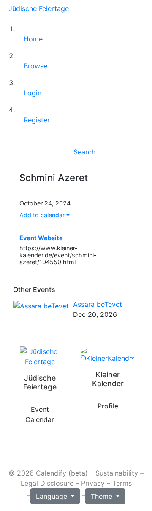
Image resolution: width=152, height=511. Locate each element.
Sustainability (116, 473)
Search (84, 152)
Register (37, 120)
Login (32, 93)
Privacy (93, 483)
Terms (122, 483)
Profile (108, 406)
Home (33, 39)
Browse (35, 66)
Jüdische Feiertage (38, 8)
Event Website (41, 238)
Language (52, 496)
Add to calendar (42, 215)
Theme (102, 496)
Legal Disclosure (47, 483)
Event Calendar (39, 414)
